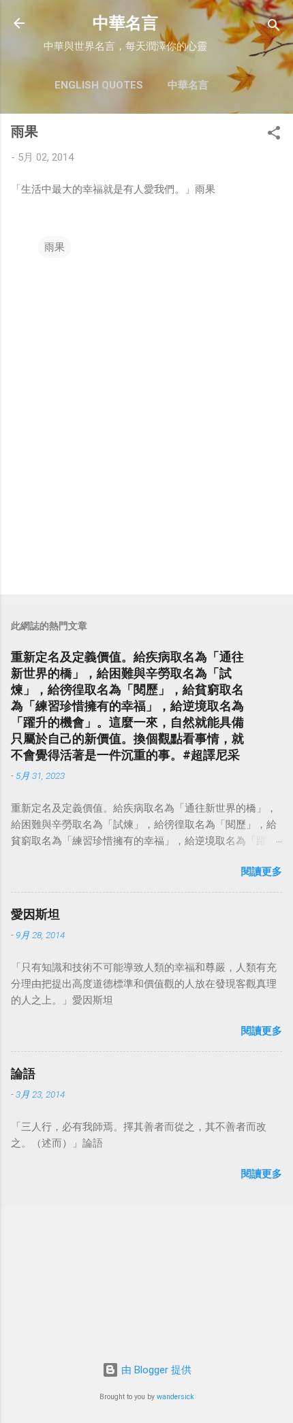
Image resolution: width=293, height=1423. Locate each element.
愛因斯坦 (35, 914)
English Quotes (99, 85)
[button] (274, 135)
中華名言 (125, 23)
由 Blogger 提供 (155, 1370)
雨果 (54, 247)
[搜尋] (274, 27)
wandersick (175, 1396)
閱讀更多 (261, 871)
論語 (23, 1073)
